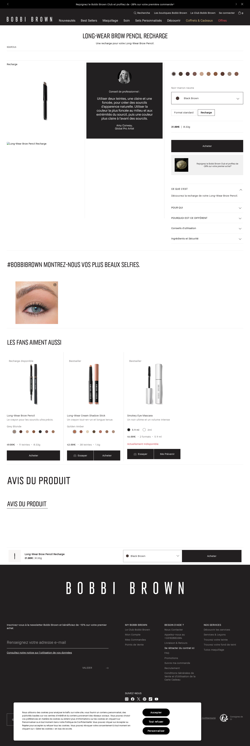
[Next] (236, 4)
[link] (240, 13)
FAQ (166, 652)
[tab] (27, 503)
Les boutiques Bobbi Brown (170, 12)
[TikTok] (150, 699)
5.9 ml (135, 429)
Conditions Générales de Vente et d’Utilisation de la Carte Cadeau (179, 676)
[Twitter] (138, 699)
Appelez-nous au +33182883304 (174, 636)
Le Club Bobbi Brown (202, 12)
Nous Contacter (173, 629)
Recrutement (172, 667)
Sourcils (11, 47)
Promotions (171, 657)
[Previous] (8, 4)
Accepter (156, 712)
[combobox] (152, 556)
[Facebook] (132, 699)
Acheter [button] (207, 145)
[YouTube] (156, 699)
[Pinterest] (144, 699)
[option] (174, 74)
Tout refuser (156, 721)
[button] (173, 20)
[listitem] (33, 409)
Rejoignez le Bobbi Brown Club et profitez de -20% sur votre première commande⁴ (125, 4)
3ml (149, 429)
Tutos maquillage (214, 649)
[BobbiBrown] (29, 19)
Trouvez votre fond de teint (220, 644)
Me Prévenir (167, 453)
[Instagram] (126, 699)
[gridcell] (14, 431)
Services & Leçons (215, 634)
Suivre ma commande (177, 662)
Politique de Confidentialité (203, 718)
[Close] (242, 4)
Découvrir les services (217, 629)
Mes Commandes (135, 639)
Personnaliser (156, 730)
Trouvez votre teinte (216, 639)
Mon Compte (132, 634)
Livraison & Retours (175, 642)
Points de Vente (134, 644)
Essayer (82, 455)
